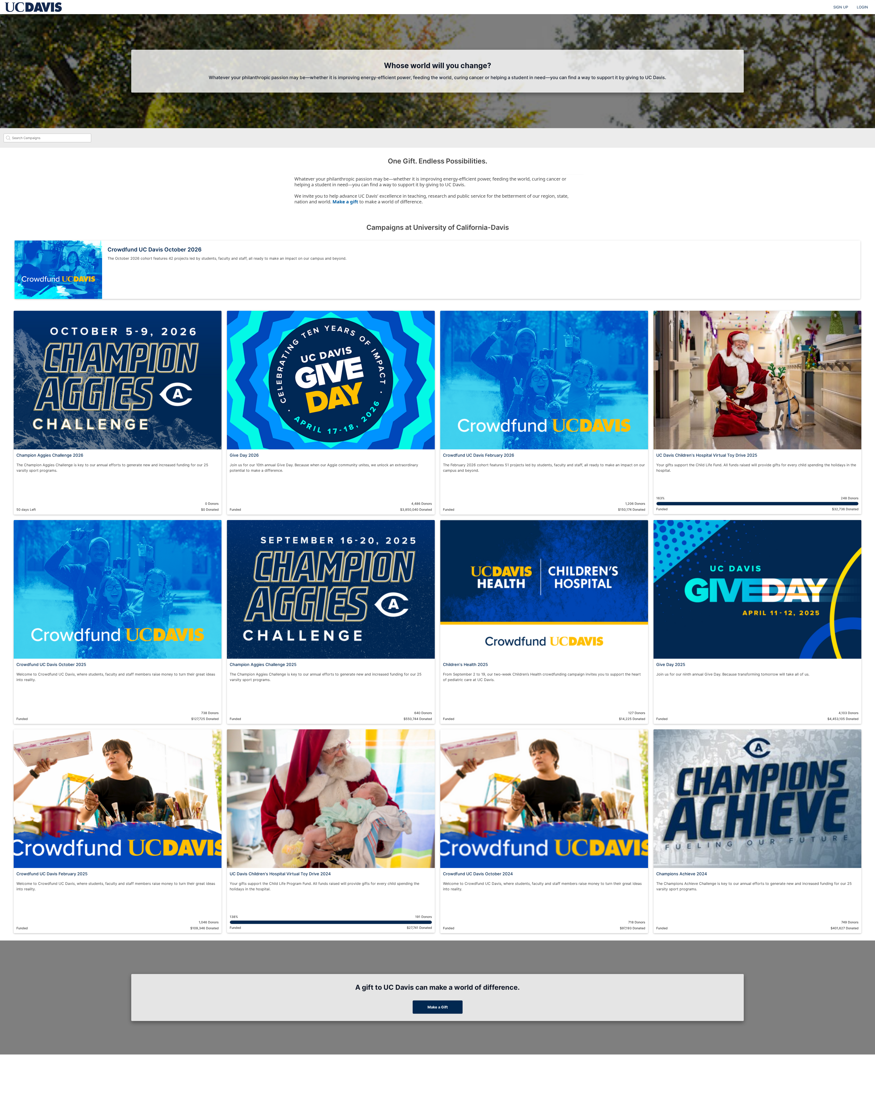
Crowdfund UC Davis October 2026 (155, 249)
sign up (840, 7)
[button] (117, 413)
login (862, 7)
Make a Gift (437, 1007)
